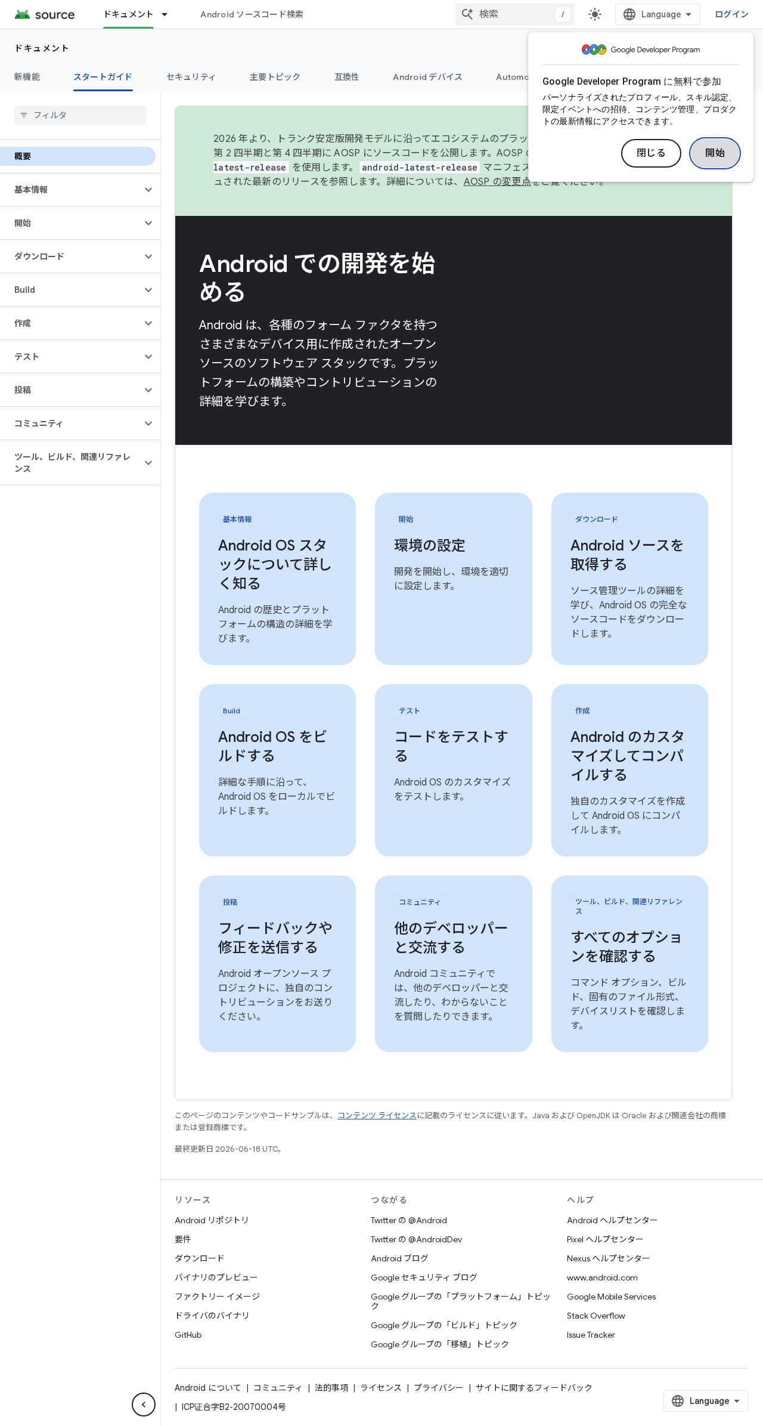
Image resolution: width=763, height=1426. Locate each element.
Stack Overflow (596, 1315)
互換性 (347, 77)
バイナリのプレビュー (216, 1277)
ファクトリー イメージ (217, 1296)
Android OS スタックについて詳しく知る (275, 565)
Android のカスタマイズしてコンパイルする (627, 756)
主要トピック (275, 77)
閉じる (651, 153)
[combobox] (515, 14)
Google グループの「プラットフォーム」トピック (461, 1301)
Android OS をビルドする (272, 746)
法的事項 (331, 1388)
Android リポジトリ (212, 1220)
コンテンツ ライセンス (377, 1116)
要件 (183, 1239)
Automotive (521, 77)
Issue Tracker (591, 1334)
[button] (70, 189)
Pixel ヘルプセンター (605, 1239)
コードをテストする (451, 746)
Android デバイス (428, 77)
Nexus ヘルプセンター (608, 1258)
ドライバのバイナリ (212, 1315)
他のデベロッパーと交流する (451, 938)
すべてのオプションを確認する (626, 947)
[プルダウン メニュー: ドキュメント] (170, 14)
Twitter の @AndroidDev (416, 1239)
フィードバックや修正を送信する (275, 938)
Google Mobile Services (611, 1296)
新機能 (27, 77)
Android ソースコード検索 (251, 14)
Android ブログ (400, 1258)
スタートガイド (103, 77)
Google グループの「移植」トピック (440, 1344)
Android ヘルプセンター (612, 1220)
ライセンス (381, 1388)
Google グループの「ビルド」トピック (444, 1325)
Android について (208, 1388)
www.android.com (602, 1277)
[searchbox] (80, 115)
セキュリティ (191, 77)
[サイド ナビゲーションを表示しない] (144, 1404)
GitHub (188, 1334)
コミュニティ (278, 1388)
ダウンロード (200, 1258)
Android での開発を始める (317, 278)
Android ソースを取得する (627, 555)
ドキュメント (128, 14)
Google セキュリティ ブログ (424, 1277)
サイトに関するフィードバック (534, 1388)
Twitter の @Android (409, 1220)
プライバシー (439, 1388)
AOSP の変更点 (497, 182)
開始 (715, 153)
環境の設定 (430, 546)
